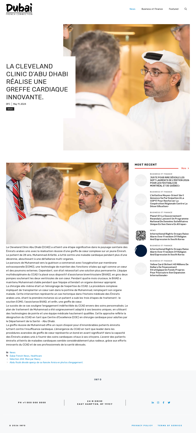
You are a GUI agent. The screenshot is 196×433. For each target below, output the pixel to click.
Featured (173, 9)
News (132, 9)
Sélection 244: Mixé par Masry (25, 359)
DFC (8, 104)
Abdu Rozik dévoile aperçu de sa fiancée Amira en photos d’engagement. (46, 362)
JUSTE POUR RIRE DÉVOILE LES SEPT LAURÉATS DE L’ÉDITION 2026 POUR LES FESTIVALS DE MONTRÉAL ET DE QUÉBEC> (169, 181)
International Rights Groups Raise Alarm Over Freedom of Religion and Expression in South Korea (169, 236)
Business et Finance (152, 9)
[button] (185, 9)
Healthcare (36, 355)
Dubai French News (19, 355)
